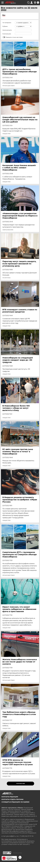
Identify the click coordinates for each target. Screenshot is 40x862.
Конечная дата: (6, 34)
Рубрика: (5, 26)
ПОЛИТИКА (6, 277)
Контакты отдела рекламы (12, 799)
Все (3, 15)
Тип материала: (6, 22)
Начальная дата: (7, 30)
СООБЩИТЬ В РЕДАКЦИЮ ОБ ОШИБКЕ (15, 802)
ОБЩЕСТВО (6, 133)
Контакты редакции (9, 797)
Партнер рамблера (17, 852)
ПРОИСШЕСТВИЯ (8, 85)
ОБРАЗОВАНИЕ (7, 229)
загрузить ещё (20, 783)
